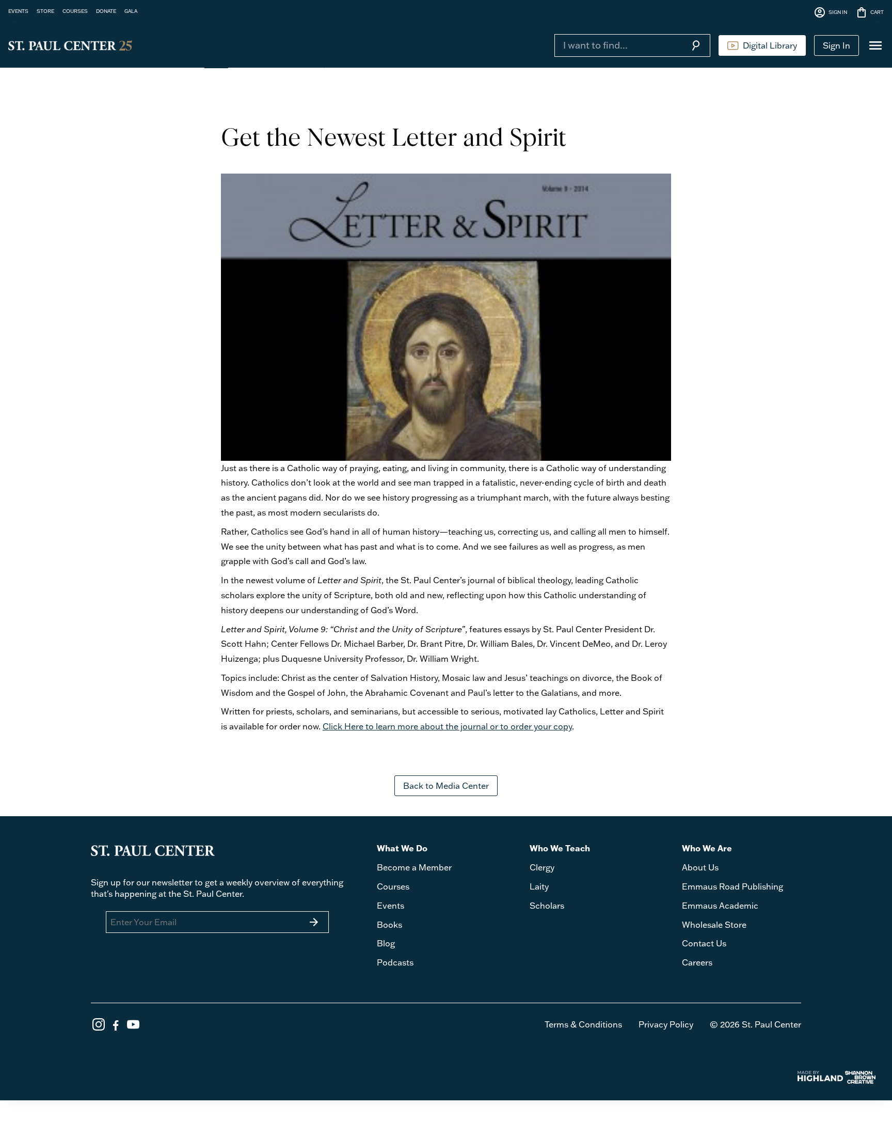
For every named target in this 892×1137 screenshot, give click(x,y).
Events (390, 905)
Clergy (542, 867)
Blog (386, 943)
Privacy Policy (666, 1024)
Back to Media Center (446, 786)
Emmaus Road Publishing (732, 886)
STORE (45, 11)
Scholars (547, 905)
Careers (697, 962)
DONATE (106, 11)
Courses (393, 886)
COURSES (75, 11)
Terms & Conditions (583, 1024)
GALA (130, 11)
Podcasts (395, 962)
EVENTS (18, 11)
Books (389, 925)
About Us (700, 867)
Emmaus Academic (720, 905)
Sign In (836, 45)
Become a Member (414, 867)
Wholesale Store (714, 925)
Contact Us (704, 943)
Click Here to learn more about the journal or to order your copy (447, 726)
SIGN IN (830, 12)
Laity (539, 886)
